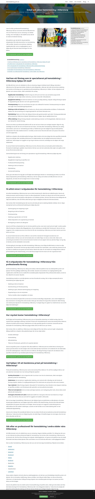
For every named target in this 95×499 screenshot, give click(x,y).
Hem (66, 1)
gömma (22, 59)
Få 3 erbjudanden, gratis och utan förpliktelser (47, 16)
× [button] (93, 491)
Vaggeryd (10, 452)
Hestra (10, 457)
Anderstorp (11, 449)
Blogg (84, 1)
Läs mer (59, 494)
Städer (71, 1)
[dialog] (47, 494)
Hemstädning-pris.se (12, 2)
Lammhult (11, 471)
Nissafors (10, 466)
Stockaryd (10, 455)
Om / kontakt (77, 1)
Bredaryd (10, 460)
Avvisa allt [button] (52, 496)
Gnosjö (10, 446)
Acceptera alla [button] (44, 496)
